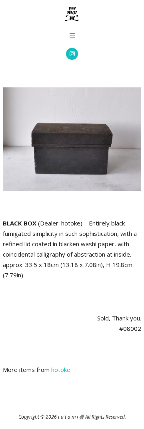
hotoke (60, 370)
